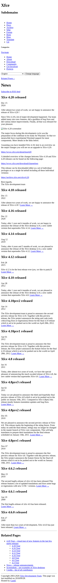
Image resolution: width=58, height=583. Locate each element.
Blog (8, 37)
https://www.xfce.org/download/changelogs (19, 163)
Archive (9, 27)
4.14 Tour (16, 551)
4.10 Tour (16, 555)
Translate (10, 39)
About (9, 59)
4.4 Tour (15, 563)
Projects (9, 69)
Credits (19, 570)
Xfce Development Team (31, 576)
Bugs (8, 35)
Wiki (8, 30)
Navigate (5, 52)
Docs (8, 25)
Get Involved (12, 66)
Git (7, 42)
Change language (32, 74)
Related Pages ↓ (8, 78)
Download (11, 62)
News (19, 565)
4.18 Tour (16, 546)
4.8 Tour (15, 558)
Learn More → (26, 205)
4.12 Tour (16, 553)
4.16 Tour (16, 548)
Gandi (13, 581)
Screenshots (25, 567)
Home (9, 23)
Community (11, 64)
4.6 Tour (15, 560)
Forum (9, 32)
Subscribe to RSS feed (10, 91)
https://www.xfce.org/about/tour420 (16, 152)
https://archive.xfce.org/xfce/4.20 (15, 177)
